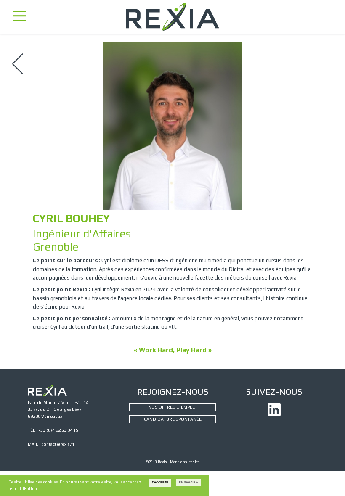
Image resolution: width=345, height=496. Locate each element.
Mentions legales (184, 461)
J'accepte (159, 482)
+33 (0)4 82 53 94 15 (58, 430)
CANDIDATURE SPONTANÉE (173, 419)
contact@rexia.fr (57, 443)
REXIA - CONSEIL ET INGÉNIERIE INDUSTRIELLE (172, 17)
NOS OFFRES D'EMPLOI (172, 406)
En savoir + (188, 482)
